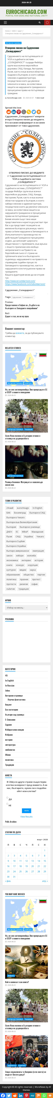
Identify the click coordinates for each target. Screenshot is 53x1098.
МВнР (25, 531)
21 (39, 866)
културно (11, 569)
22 (45, 866)
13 (32, 861)
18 (20, 866)
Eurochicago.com (26, 11)
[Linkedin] (13, 112)
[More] (39, 112)
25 (20, 871)
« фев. (8, 881)
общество (29, 574)
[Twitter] (34, 112)
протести (11, 584)
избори (19, 555)
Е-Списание (10, 719)
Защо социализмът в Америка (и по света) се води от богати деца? (26, 1052)
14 (39, 861)
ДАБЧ (9, 531)
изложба (31, 555)
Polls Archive (10, 821)
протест (36, 579)
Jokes (7, 690)
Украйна (28, 536)
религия (24, 584)
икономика (12, 560)
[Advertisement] (24, 643)
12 (26, 861)
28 (39, 871)
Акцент (8, 704)
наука (33, 569)
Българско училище (30, 527)
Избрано (9, 734)
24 (14, 871)
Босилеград (20, 512)
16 (8, 866)
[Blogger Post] (23, 112)
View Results (26, 816)
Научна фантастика (16, 699)
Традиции (28, 429)
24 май (9, 508)
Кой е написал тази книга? (26, 962)
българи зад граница (14, 714)
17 (14, 866)
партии (41, 574)
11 (20, 861)
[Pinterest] (18, 112)
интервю (26, 560)
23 (8, 871)
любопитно (10, 749)
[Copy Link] (28, 112)
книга (9, 565)
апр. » (45, 881)
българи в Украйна (16, 546)
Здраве (8, 724)
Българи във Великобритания (21, 522)
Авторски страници (13, 43)
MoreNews (40, 1087)
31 (14, 876)
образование (13, 574)
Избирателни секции (14, 729)
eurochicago (23, 508)
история (39, 560)
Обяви (8, 754)
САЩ (18, 536)
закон (9, 555)
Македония (37, 531)
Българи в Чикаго (15, 517)
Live (47, 22)
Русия (9, 536)
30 (8, 876)
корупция (33, 565)
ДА (10, 799)
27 (32, 871)
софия (34, 584)
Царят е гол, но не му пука (17, 315)
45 (6, 675)
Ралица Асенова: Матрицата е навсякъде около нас (26, 462)
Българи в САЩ (37, 512)
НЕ (10, 805)
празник (24, 579)
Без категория (11, 709)
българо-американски (17, 550)
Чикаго (40, 536)
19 (26, 866)
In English (37, 508)
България (11, 527)
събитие (10, 588)
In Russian (9, 685)
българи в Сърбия (15, 541)
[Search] (40, 22)
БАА (8, 512)
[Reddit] (8, 112)
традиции (24, 588)
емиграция (38, 550)
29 (45, 871)
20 (32, 866)
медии (23, 569)
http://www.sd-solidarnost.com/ (20, 281)
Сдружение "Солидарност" (23, 297)
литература (10, 744)
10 (14, 861)
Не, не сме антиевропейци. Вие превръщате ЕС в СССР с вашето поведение (26, 369)
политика (28, 383)
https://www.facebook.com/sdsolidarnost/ (25, 284)
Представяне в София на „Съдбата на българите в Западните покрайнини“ (22, 305)
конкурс (20, 565)
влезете (20, 333)
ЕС (17, 531)
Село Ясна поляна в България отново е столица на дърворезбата (26, 416)
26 (26, 871)
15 (45, 861)
